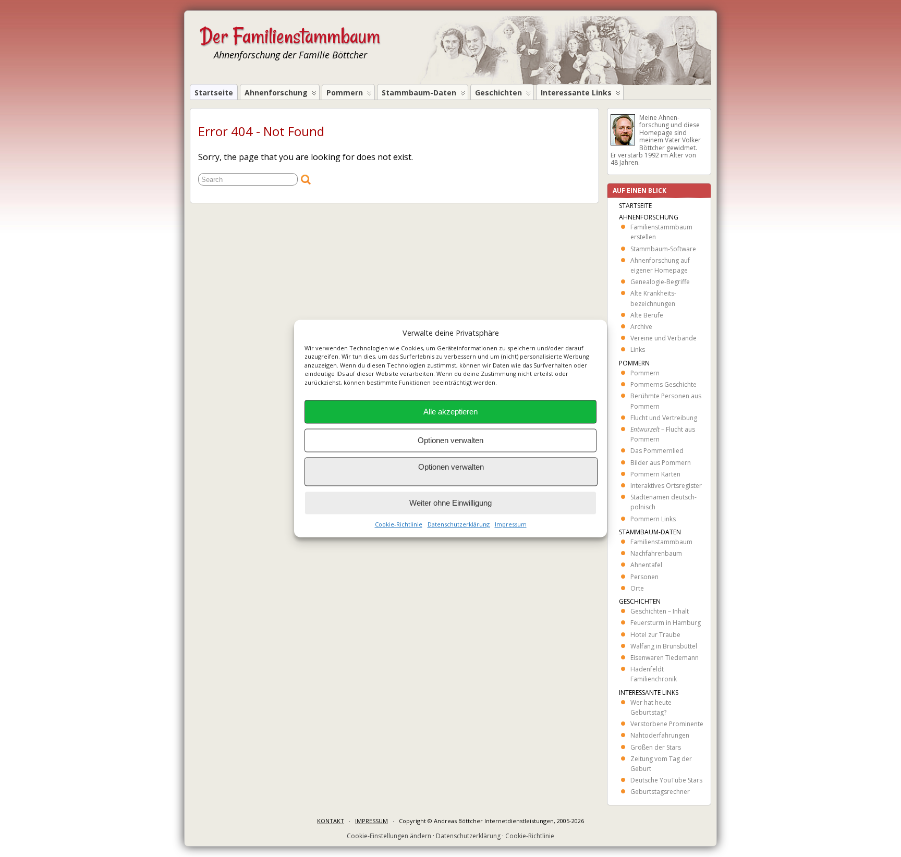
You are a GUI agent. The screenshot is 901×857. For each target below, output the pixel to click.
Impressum (511, 525)
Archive (641, 326)
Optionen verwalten (450, 440)
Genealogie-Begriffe (660, 281)
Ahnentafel (646, 564)
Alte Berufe (646, 315)
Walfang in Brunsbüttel (663, 646)
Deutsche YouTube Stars (666, 780)
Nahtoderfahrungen (659, 735)
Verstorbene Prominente (666, 723)
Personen (644, 576)
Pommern (344, 92)
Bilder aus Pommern (660, 462)
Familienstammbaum (661, 541)
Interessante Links (576, 92)
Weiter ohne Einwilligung (450, 502)
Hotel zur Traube (655, 634)
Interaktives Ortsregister (666, 485)
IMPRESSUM (371, 821)
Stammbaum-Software (663, 248)
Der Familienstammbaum (290, 36)
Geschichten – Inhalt (659, 611)
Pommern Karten (655, 474)
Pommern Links (653, 519)
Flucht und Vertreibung (663, 417)
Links (637, 349)
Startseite (213, 92)
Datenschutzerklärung (459, 525)
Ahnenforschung (276, 92)
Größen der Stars (655, 747)
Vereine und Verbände (663, 338)
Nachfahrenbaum (656, 553)
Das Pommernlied (657, 450)
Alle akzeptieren (450, 411)
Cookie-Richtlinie (398, 525)
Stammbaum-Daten (419, 92)
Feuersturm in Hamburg (665, 622)
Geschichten (498, 92)
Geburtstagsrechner (660, 791)
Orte (637, 588)
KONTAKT (330, 821)
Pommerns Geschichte (663, 384)
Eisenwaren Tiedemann (664, 657)
